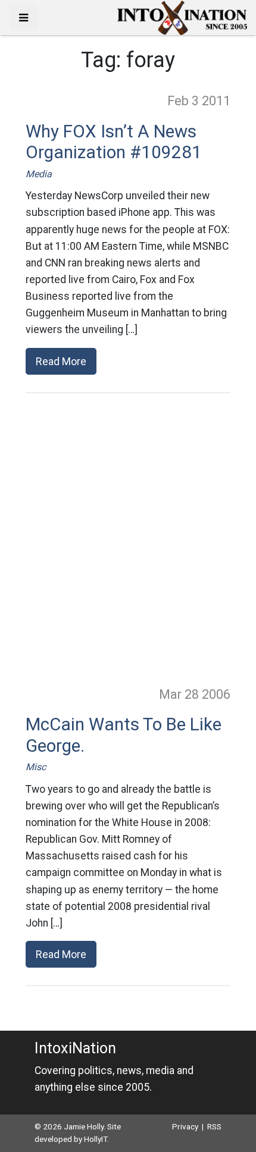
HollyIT (95, 1139)
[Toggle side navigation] (23, 17)
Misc (36, 767)
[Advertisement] (128, 539)
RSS (214, 1126)
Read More (61, 361)
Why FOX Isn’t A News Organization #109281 (114, 142)
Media (39, 174)
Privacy (185, 1126)
